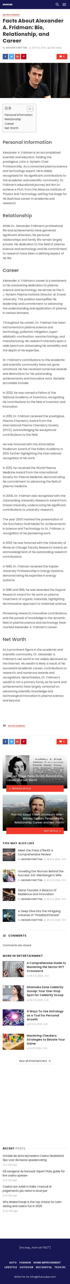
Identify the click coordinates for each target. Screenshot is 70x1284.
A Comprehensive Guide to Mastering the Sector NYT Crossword (46, 967)
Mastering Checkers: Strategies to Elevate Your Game (46, 1040)
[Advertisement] (35, 1104)
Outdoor (26, 1267)
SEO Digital (44, 1267)
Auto (13, 1262)
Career (9, 124)
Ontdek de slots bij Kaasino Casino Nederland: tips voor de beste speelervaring (33, 1158)
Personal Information (18, 115)
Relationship (13, 119)
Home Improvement (47, 1262)
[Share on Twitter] (11, 56)
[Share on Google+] (17, 56)
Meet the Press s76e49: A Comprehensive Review (35, 852)
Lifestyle (10, 1267)
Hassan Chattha (16, 47)
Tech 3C (60, 1267)
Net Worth (11, 128)
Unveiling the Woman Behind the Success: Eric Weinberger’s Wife (41, 873)
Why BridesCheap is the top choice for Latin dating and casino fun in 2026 (32, 1204)
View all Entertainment (33, 1061)
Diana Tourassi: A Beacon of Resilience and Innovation (37, 892)
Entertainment (11, 15)
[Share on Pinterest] (23, 56)
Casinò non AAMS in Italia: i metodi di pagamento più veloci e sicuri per (27, 1189)
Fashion (25, 1262)
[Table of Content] (30, 109)
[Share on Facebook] (5, 56)
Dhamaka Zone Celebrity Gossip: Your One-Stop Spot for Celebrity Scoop (45, 991)
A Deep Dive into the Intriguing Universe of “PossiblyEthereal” (39, 913)
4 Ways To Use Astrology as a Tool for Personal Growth (45, 1015)
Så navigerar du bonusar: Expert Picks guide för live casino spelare (34, 1173)
